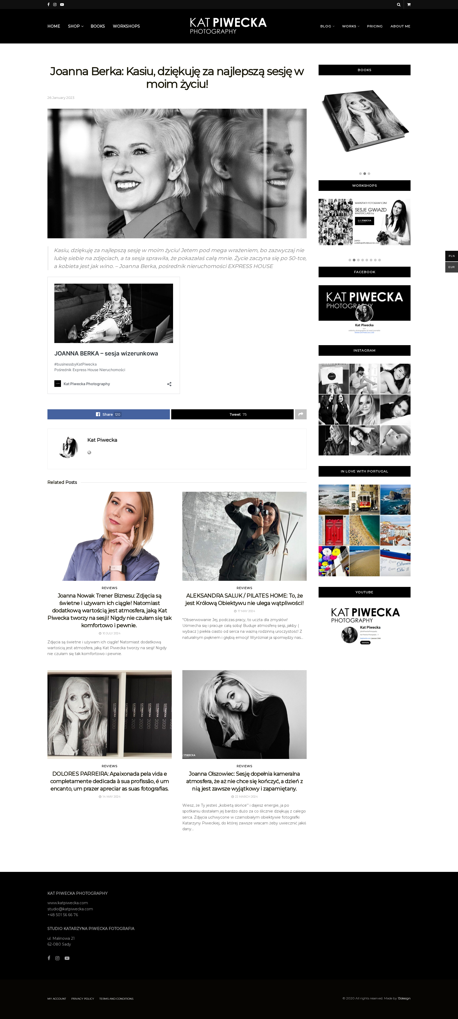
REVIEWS (109, 588)
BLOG (325, 26)
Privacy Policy (82, 998)
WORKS (349, 26)
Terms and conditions (116, 998)
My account (56, 998)
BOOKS (98, 26)
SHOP (74, 26)
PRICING (375, 26)
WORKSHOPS (126, 26)
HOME (53, 26)
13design (404, 998)
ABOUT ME (401, 26)
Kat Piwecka (102, 440)
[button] (360, 173)
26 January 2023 (60, 97)
